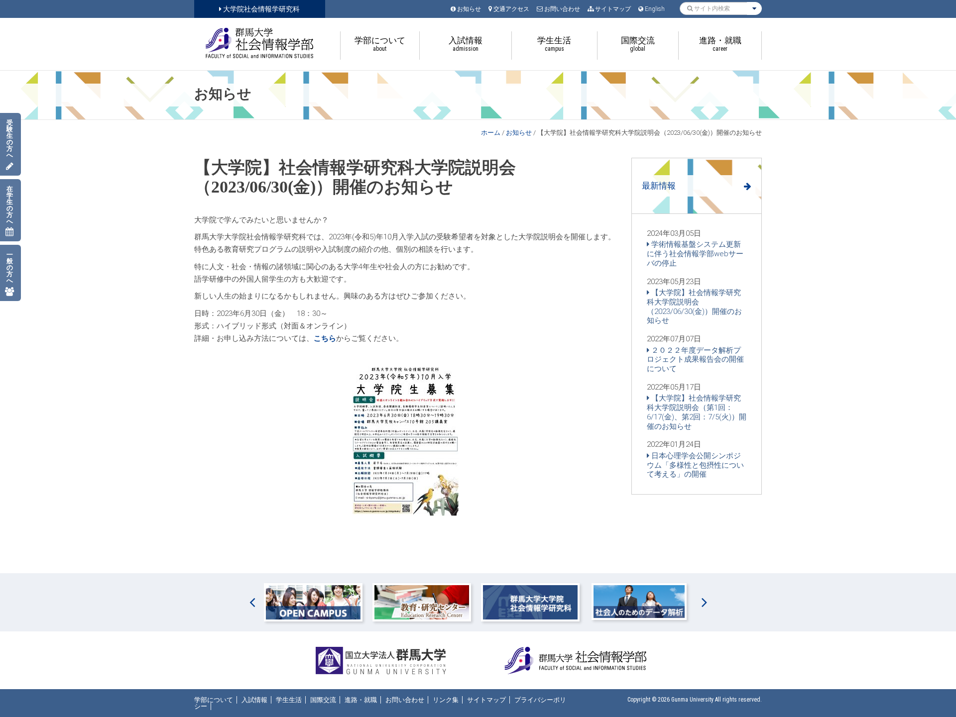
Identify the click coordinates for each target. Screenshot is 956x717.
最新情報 (659, 186)
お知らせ (519, 132)
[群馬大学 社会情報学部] (259, 43)
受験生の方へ (9, 139)
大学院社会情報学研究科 (261, 9)
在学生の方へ (9, 205)
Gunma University (692, 699)
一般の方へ (9, 267)
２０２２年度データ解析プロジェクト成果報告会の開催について (695, 360)
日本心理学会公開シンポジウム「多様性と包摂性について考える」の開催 (695, 465)
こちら (325, 338)
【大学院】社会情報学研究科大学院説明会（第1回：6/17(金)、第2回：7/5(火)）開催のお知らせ (696, 412)
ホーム (490, 132)
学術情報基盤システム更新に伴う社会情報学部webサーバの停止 (695, 254)
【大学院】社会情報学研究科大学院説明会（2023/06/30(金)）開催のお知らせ (694, 306)
